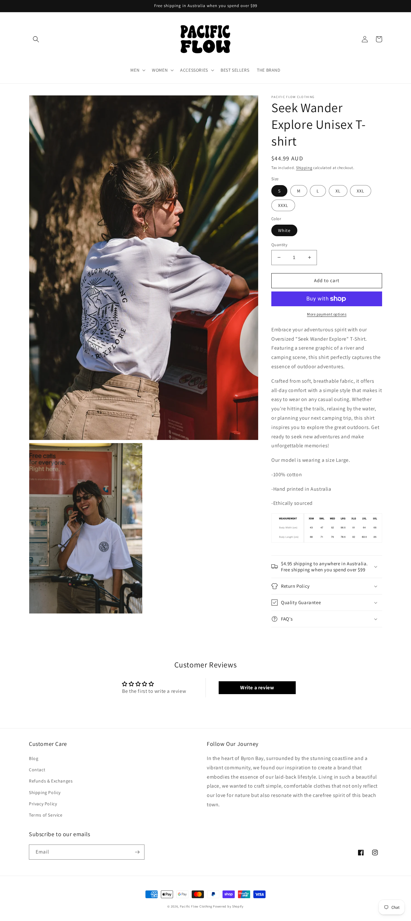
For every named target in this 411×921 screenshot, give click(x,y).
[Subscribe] (137, 852)
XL (338, 191)
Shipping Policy (45, 792)
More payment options (326, 314)
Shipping (304, 167)
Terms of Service (46, 815)
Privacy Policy (43, 804)
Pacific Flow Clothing (196, 906)
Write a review (257, 687)
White (284, 230)
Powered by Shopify (228, 906)
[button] (36, 39)
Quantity (279, 244)
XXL (360, 191)
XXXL (283, 205)
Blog (33, 758)
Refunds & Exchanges (51, 781)
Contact (37, 770)
